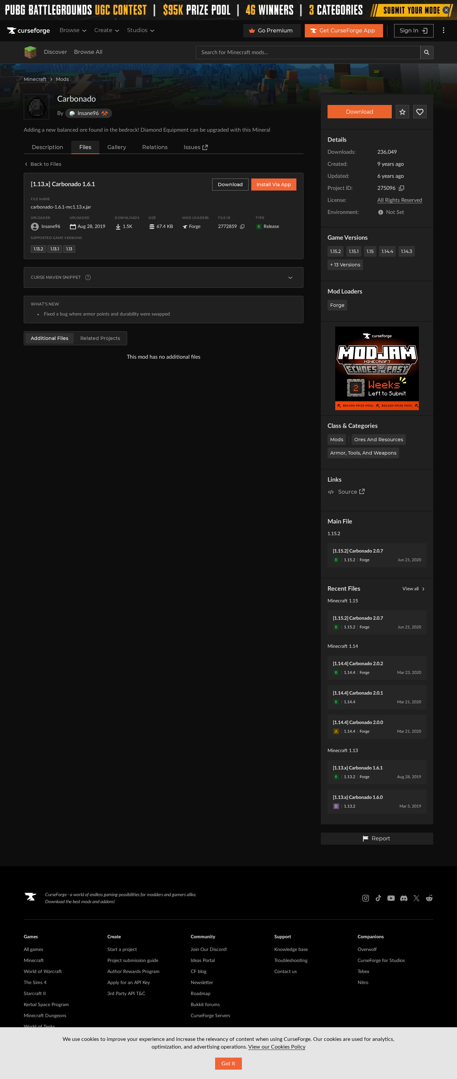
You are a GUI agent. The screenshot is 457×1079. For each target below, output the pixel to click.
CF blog (198, 971)
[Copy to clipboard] (401, 188)
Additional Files (49, 338)
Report (381, 838)
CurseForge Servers (210, 1015)
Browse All (88, 52)
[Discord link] (404, 898)
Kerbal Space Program (46, 1004)
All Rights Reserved (399, 200)
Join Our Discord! (209, 949)
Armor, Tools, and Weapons (363, 453)
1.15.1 (354, 251)
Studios (137, 30)
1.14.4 (387, 251)
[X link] (417, 898)
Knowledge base (291, 949)
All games (33, 949)
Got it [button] (228, 1063)
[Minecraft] (30, 52)
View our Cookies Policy (276, 1047)
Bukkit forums (205, 1004)
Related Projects (100, 338)
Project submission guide (132, 960)
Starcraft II (35, 993)
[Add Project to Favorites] (402, 111)
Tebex (363, 971)
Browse (70, 30)
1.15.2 (335, 251)
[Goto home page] (29, 30)
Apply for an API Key (128, 982)
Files (85, 147)
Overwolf (367, 949)
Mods (62, 79)
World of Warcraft (43, 971)
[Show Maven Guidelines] (290, 277)
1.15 (370, 251)
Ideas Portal (203, 960)
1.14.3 (406, 251)
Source (347, 492)
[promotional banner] (228, 10)
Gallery (116, 147)
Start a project (122, 949)
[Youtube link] (391, 898)
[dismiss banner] (446, 10)
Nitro (363, 982)
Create (103, 30)
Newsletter (202, 982)
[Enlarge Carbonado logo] (36, 106)
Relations (155, 147)
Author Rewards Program (133, 971)
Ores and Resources (378, 440)
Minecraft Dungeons (45, 1015)
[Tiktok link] (378, 898)
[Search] (427, 52)
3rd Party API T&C (126, 993)
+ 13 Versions (345, 265)
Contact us (285, 971)
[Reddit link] (429, 898)
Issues (192, 147)
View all (410, 589)
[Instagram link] (366, 898)
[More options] (443, 30)
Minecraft (35, 79)
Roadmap (200, 993)
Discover (55, 52)
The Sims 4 (35, 982)
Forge (337, 305)
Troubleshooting (290, 960)
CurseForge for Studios (381, 960)
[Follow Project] (420, 111)
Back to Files (45, 164)
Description (47, 147)
